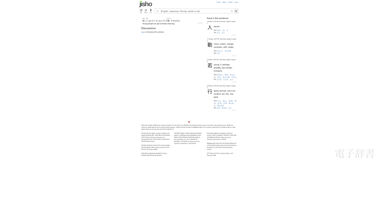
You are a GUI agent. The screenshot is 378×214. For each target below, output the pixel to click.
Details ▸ (234, 35)
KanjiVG (209, 135)
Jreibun (151, 149)
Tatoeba (200, 23)
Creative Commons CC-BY (161, 147)
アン (229, 108)
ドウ (218, 53)
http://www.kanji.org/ (179, 139)
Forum (219, 2)
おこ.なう (220, 105)
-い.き (219, 103)
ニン (223, 32)
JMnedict (164, 133)
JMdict (153, 133)
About (224, 2)
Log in (236, 2)
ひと (218, 30)
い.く (219, 101)
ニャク (225, 79)
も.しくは (226, 77)
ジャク (219, 79)
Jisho (145, 4)
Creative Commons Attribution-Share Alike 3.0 (219, 138)
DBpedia (227, 143)
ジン (218, 32)
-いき (225, 103)
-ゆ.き (230, 101)
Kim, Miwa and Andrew (164, 125)
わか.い (220, 74)
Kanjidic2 (158, 133)
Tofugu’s (164, 153)
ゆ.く (225, 101)
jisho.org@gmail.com (220, 125)
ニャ (231, 79)
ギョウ (224, 108)
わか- (226, 74)
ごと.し (234, 77)
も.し (219, 77)
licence (153, 141)
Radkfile (143, 135)
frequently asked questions (167, 127)
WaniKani (159, 155)
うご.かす (228, 51)
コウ (218, 108)
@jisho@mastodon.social (198, 125)
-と (227, 30)
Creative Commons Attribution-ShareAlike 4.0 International (187, 142)
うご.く (220, 51)
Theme (230, 2)
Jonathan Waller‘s (225, 153)
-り (223, 30)
